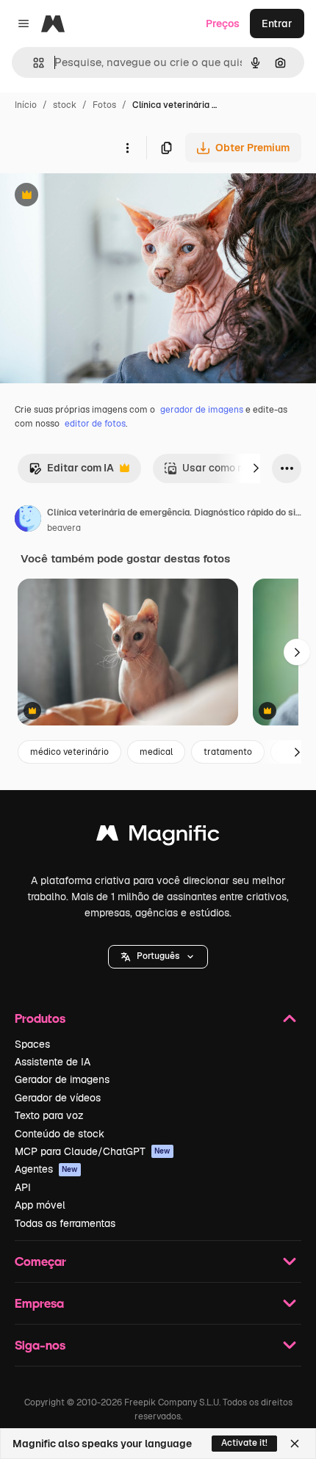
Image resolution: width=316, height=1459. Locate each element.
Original (94, 196)
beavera (64, 528)
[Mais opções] (127, 147)
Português (158, 956)
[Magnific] (158, 836)
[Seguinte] (256, 468)
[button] (158, 957)
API (23, 1187)
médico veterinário (69, 752)
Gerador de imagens (62, 1079)
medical (156, 752)
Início (26, 105)
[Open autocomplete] (32, 62)
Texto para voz (49, 1115)
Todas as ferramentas (65, 1223)
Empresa (39, 1303)
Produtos (40, 1018)
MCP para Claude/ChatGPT (92, 1151)
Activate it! (244, 1443)
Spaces (32, 1044)
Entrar (277, 23)
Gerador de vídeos (58, 1097)
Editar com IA (71, 471)
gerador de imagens (201, 410)
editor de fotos (95, 424)
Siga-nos (40, 1345)
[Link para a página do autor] (28, 520)
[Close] (295, 1443)
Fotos (104, 105)
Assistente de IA (52, 1061)
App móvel (40, 1205)
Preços (223, 23)
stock (64, 105)
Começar (40, 1261)
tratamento (228, 752)
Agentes (46, 1169)
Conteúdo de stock (59, 1133)
